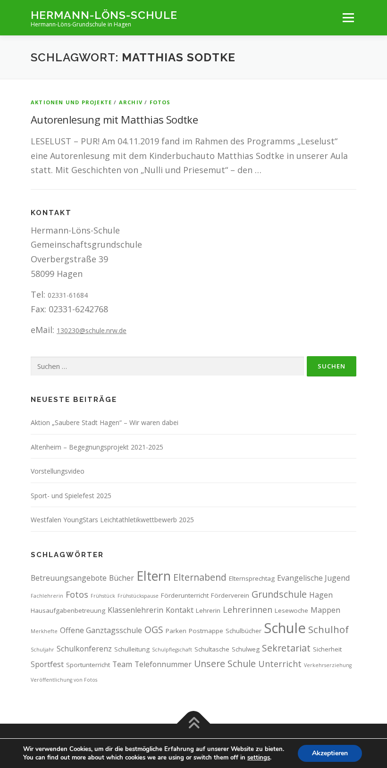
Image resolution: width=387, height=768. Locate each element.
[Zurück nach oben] (193, 724)
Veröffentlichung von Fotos (64, 679)
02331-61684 (68, 295)
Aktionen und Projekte (71, 102)
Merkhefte (44, 631)
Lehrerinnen (247, 609)
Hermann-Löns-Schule (104, 14)
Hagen (321, 595)
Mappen (325, 610)
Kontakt (180, 610)
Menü (348, 17)
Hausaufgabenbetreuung (68, 610)
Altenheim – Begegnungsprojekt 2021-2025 (97, 446)
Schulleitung (132, 649)
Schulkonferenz (84, 648)
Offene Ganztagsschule (101, 630)
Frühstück (103, 596)
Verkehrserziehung (328, 665)
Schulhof (328, 629)
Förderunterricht (185, 595)
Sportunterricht (88, 664)
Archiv (131, 102)
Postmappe (206, 630)
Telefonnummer (163, 664)
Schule (285, 627)
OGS (153, 629)
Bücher (121, 578)
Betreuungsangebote (69, 578)
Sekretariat (286, 648)
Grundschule (279, 594)
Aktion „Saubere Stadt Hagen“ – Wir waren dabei (104, 422)
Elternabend (200, 577)
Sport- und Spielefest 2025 (71, 495)
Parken (176, 630)
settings (258, 757)
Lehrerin (208, 610)
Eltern (153, 575)
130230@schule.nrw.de (91, 330)
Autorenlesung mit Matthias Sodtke (114, 119)
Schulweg (246, 649)
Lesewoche (291, 610)
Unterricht (280, 663)
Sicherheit (327, 649)
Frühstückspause (138, 596)
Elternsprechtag (252, 578)
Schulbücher (243, 630)
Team (122, 664)
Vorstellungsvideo (57, 471)
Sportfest (47, 664)
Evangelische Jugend (313, 578)
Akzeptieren (330, 753)
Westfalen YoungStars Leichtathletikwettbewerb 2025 (112, 519)
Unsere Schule (225, 663)
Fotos (160, 102)
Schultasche (211, 649)
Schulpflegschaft (172, 649)
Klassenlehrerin (135, 610)
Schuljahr (42, 649)
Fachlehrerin (47, 596)
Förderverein (230, 595)
